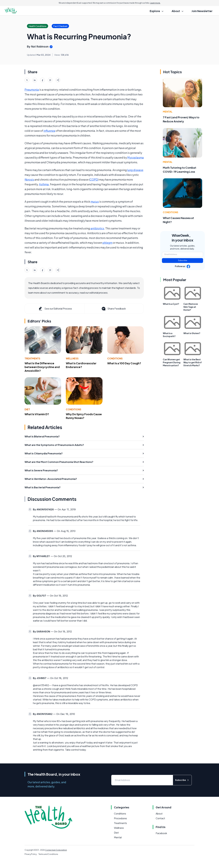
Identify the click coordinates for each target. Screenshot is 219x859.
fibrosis (29, 179)
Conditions (115, 358)
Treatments (32, 358)
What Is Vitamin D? (37, 414)
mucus (95, 201)
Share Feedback (116, 308)
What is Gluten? (191, 333)
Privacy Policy (31, 854)
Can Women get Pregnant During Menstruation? (171, 362)
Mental (167, 111)
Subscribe (182, 260)
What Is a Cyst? (171, 304)
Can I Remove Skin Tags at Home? (190, 307)
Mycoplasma (135, 157)
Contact (160, 818)
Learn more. (155, 3)
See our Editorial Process (58, 308)
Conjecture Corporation (56, 850)
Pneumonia (32, 89)
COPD (94, 179)
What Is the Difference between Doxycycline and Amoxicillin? (42, 366)
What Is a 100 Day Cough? (124, 363)
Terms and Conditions (48, 854)
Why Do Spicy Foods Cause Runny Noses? (84, 416)
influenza (49, 130)
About (159, 813)
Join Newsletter (202, 11)
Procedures (120, 818)
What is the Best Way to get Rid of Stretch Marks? (192, 362)
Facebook (161, 833)
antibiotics (97, 228)
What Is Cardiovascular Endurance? (81, 365)
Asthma (44, 184)
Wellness (72, 358)
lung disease (135, 170)
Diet (27, 409)
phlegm (107, 242)
